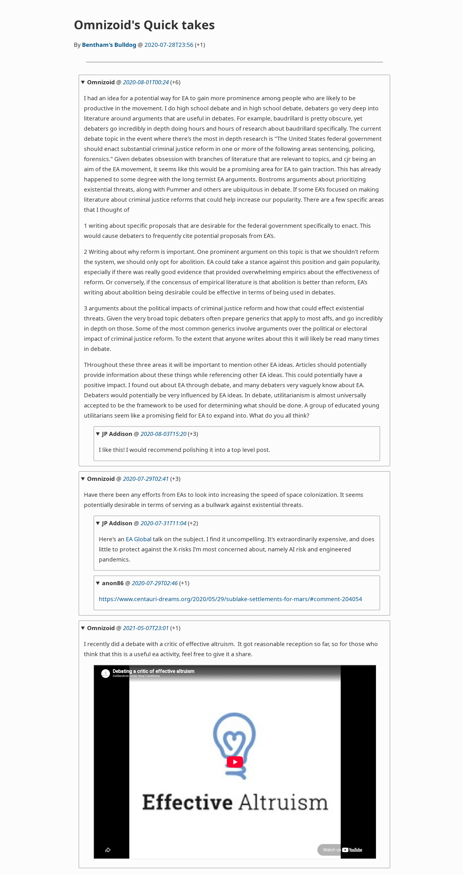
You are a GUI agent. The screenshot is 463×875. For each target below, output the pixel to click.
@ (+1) (145, 583)
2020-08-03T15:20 (163, 434)
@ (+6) (133, 82)
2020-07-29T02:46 (155, 583)
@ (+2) (150, 523)
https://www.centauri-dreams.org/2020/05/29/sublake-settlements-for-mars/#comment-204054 (230, 599)
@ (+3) (150, 434)
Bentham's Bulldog (109, 45)
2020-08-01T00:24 (146, 82)
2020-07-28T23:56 (168, 45)
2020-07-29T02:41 (146, 479)
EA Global (138, 539)
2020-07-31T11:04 (163, 523)
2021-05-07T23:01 (146, 628)
